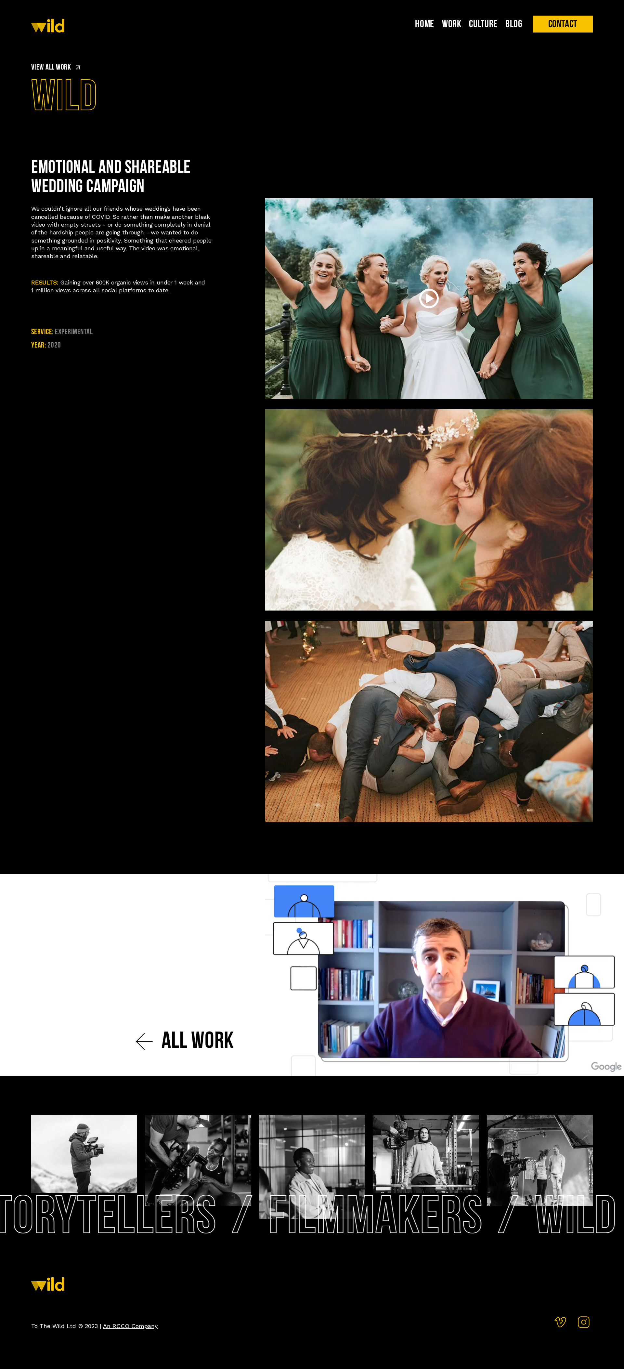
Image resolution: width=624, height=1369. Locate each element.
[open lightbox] (429, 298)
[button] (563, 24)
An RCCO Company (130, 1326)
